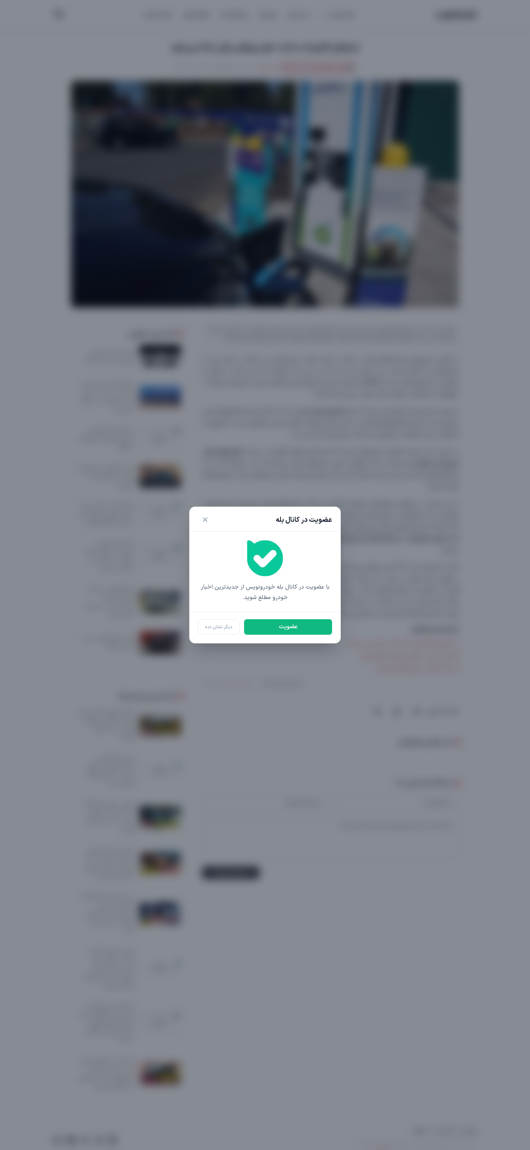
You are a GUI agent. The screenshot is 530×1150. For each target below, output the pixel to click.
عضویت (288, 626)
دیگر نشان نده (219, 627)
